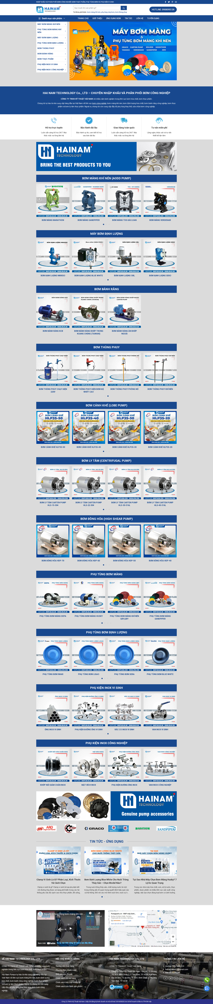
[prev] (39, 199)
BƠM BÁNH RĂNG (45, 54)
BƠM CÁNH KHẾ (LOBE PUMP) (106, 405)
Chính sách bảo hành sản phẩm (69, 986)
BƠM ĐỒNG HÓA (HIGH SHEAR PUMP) (106, 519)
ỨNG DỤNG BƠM (113, 18)
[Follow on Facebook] (164, 2)
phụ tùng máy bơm (108, 12)
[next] (173, 199)
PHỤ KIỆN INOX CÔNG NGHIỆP (50, 70)
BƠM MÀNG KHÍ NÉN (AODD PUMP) (106, 178)
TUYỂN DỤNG (153, 18)
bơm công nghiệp (99, 103)
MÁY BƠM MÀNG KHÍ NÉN (48, 24)
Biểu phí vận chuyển (64, 974)
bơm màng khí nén (93, 12)
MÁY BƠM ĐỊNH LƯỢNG (47, 37)
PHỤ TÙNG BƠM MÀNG (106, 574)
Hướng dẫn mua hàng (65, 966)
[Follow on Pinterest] (171, 2)
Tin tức (128, 18)
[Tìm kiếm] (124, 8)
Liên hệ (139, 18)
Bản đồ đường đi (172, 972)
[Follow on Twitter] (168, 2)
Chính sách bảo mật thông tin (68, 982)
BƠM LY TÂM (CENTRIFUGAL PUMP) (106, 460)
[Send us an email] (175, 2)
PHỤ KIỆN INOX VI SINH (47, 64)
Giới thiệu (97, 18)
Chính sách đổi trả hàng (66, 978)
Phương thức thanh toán (66, 970)
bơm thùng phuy (121, 12)
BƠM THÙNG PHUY (45, 48)
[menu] (65, 24)
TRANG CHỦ (83, 18)
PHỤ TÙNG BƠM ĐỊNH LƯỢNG (50, 43)
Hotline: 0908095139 (163, 9)
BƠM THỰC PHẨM (45, 59)
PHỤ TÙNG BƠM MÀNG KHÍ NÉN (49, 30)
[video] (70, 928)
